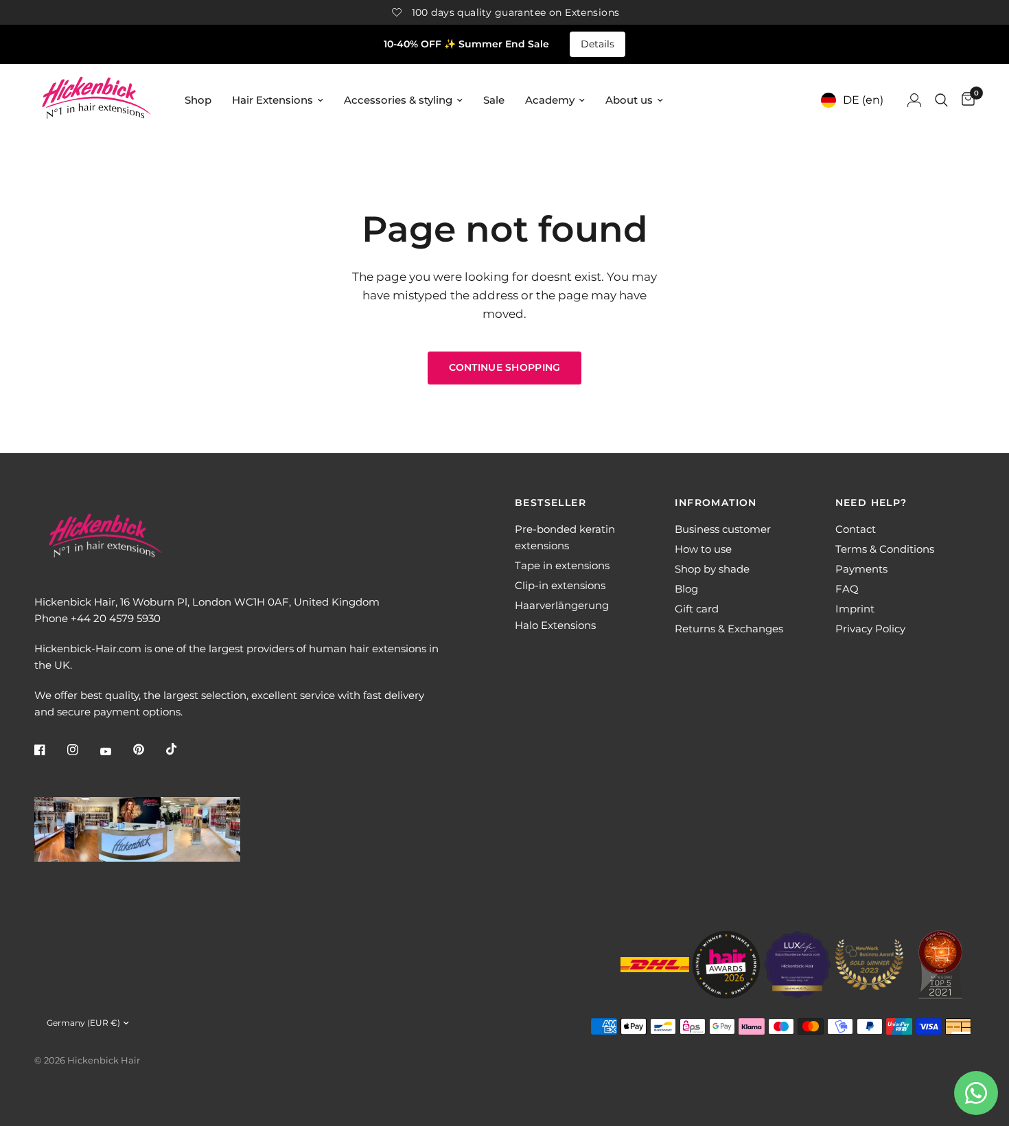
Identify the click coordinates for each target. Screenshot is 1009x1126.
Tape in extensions (562, 565)
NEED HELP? (871, 502)
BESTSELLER (550, 502)
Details (597, 44)
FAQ (847, 588)
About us (629, 99)
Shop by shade (712, 568)
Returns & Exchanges (729, 628)
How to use (703, 548)
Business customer (723, 529)
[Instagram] (82, 750)
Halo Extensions (555, 625)
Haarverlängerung (562, 605)
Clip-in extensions (560, 585)
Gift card (697, 608)
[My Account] (914, 100)
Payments (861, 568)
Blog (686, 588)
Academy (550, 99)
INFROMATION (715, 502)
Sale (494, 99)
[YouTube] (115, 751)
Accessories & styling (398, 99)
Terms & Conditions (884, 548)
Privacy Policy (870, 628)
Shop (198, 99)
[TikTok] (181, 749)
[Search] (941, 100)
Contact (855, 529)
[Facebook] (49, 750)
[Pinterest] (148, 750)
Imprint (854, 608)
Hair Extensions (272, 99)
